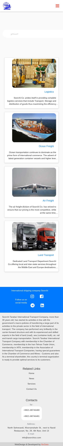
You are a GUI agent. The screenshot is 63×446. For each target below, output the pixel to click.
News (31, 378)
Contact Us (31, 389)
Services (31, 384)
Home (31, 373)
